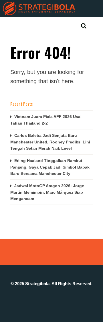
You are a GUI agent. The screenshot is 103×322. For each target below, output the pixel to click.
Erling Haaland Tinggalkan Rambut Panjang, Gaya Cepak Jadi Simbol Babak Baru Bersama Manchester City (50, 167)
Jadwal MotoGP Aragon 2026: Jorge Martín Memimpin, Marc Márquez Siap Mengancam (47, 192)
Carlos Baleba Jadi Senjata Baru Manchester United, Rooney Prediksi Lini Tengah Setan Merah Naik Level (50, 142)
